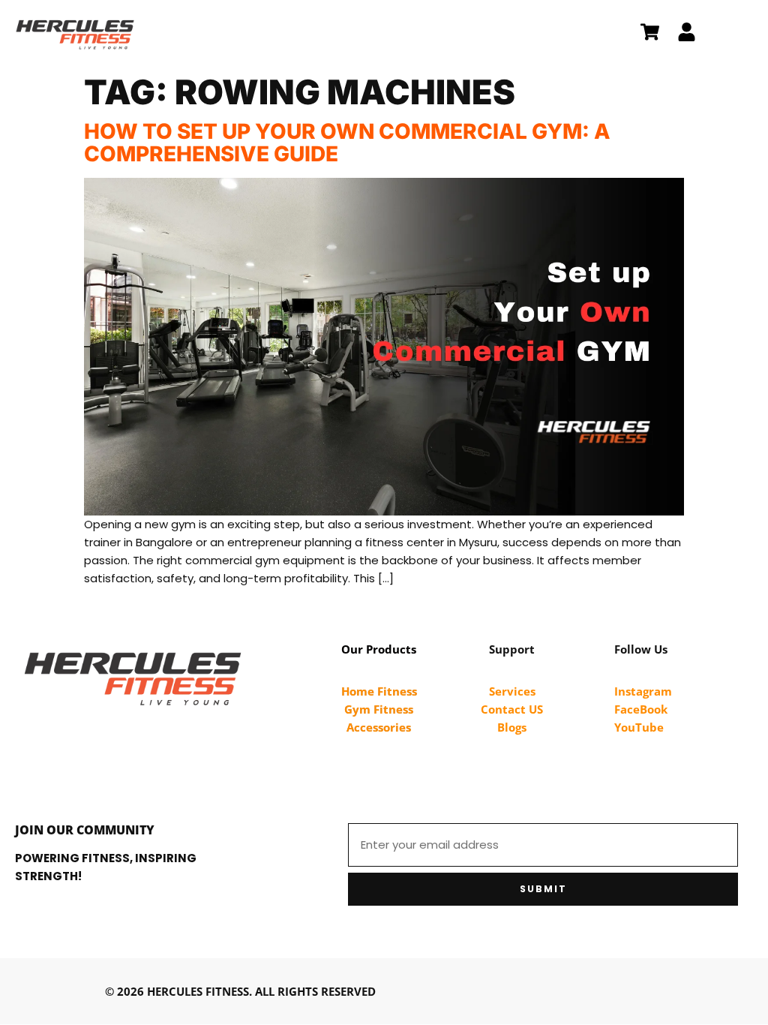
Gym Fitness (378, 709)
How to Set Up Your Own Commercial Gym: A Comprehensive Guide (347, 143)
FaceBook (641, 709)
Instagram (643, 691)
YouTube (639, 727)
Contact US (512, 709)
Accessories (378, 727)
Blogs (511, 727)
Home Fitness (379, 691)
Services (512, 691)
